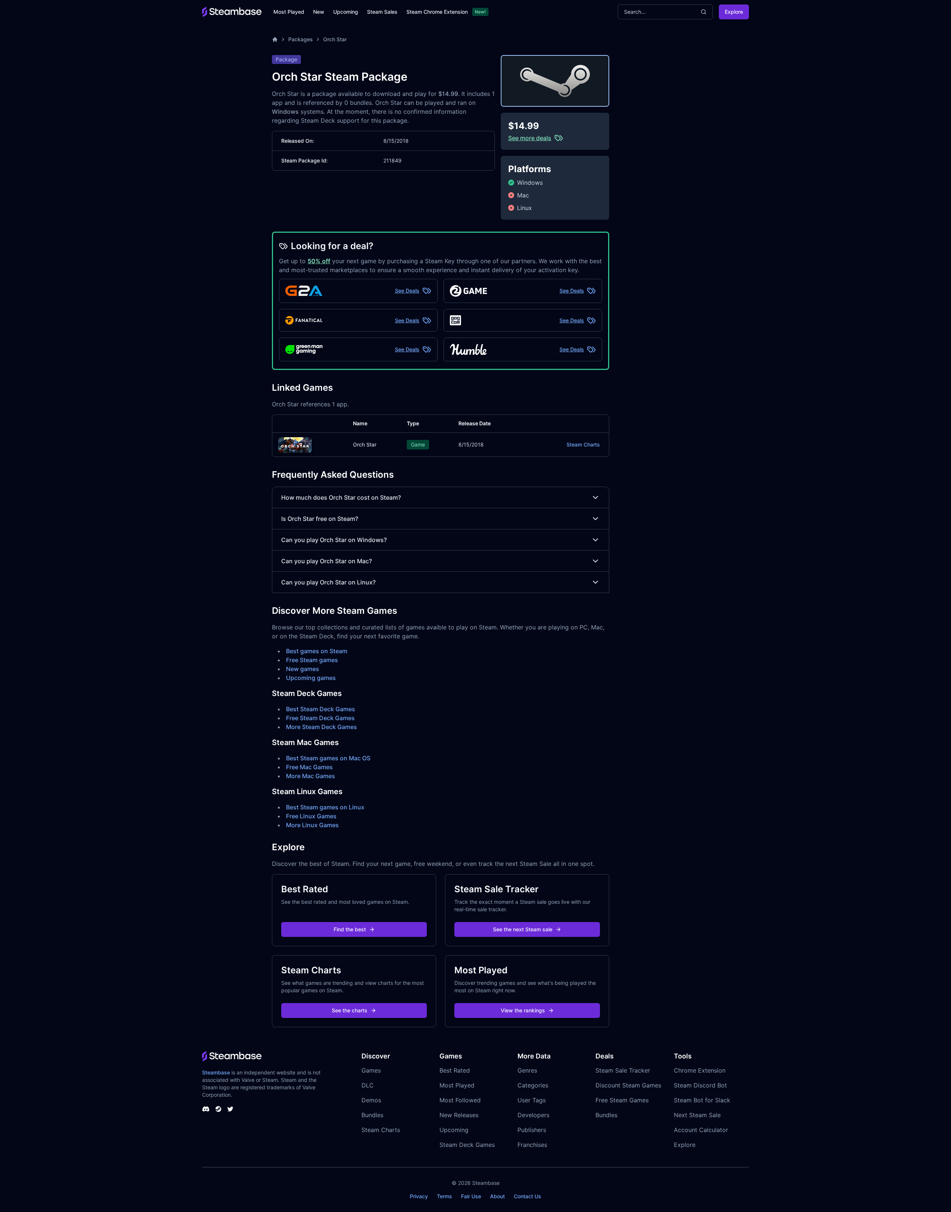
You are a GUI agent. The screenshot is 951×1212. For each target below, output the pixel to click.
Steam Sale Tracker (622, 1070)
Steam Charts (583, 444)
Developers (533, 1115)
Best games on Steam (316, 651)
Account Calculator (701, 1130)
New (318, 12)
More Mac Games (310, 776)
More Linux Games (312, 825)
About (497, 1196)
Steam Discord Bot (700, 1085)
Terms (444, 1196)
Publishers (531, 1130)
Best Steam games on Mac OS (328, 758)
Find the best (350, 929)
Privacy (419, 1196)
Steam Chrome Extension (437, 12)
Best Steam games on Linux (325, 807)
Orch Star (335, 39)
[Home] (275, 39)
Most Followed (460, 1100)
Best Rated (454, 1070)
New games (302, 669)
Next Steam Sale (697, 1115)
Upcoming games (311, 677)
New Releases (458, 1115)
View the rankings (523, 1010)
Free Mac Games (309, 767)
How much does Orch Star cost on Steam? (341, 497)
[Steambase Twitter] (230, 1109)
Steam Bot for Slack (702, 1100)
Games (371, 1070)
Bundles (372, 1115)
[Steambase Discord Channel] (206, 1109)
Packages (300, 39)
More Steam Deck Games (321, 727)
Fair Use (471, 1196)
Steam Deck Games (467, 1144)
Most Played (288, 12)
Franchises (532, 1144)
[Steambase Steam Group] (218, 1109)
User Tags (531, 1100)
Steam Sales (382, 12)
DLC (367, 1085)
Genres (527, 1070)
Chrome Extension (700, 1070)
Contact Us (527, 1196)
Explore (734, 12)
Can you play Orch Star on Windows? (334, 540)
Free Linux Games (311, 816)
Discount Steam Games (628, 1085)
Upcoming (345, 12)
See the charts (349, 1010)
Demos (371, 1100)
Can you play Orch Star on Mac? (326, 561)
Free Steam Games (622, 1100)
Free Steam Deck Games (320, 718)
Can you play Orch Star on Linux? (328, 582)
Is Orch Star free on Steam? (319, 518)
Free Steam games (312, 660)
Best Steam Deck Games (320, 709)
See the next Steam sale (522, 929)
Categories (532, 1085)
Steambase (216, 1072)
